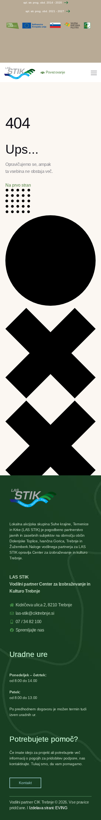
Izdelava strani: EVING (48, 807)
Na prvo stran (18, 185)
